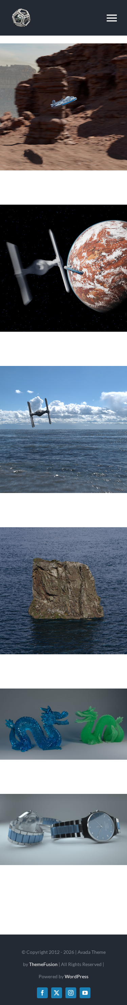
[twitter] (56, 992)
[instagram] (70, 992)
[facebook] (42, 992)
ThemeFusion (43, 964)
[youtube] (85, 992)
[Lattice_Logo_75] (21, 7)
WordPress (76, 976)
